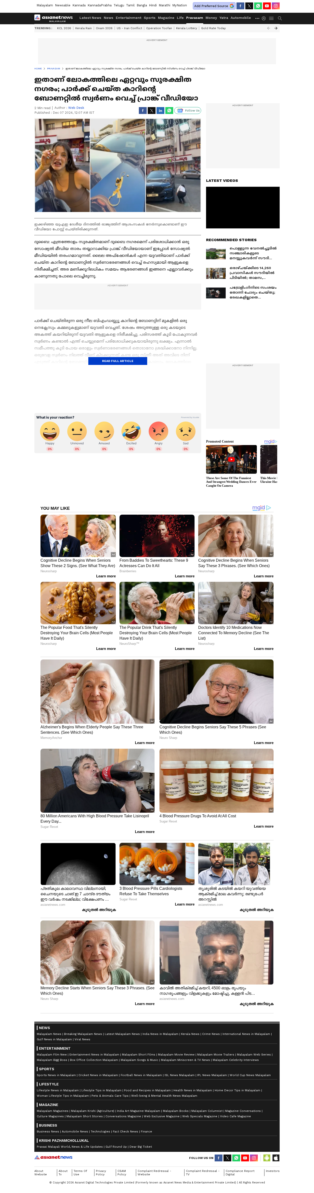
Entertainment (128, 18)
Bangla (142, 5)
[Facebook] (240, 5)
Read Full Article (117, 361)
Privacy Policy (101, 1172)
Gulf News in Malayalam (54, 1039)
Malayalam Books (176, 1111)
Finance (146, 1131)
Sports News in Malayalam (56, 1075)
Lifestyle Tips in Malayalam (101, 1090)
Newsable (62, 5)
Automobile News (75, 1131)
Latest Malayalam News (122, 1034)
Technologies (100, 1131)
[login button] (265, 18)
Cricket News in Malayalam (98, 1075)
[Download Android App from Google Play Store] (267, 1158)
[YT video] (267, 5)
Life (180, 18)
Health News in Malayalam (192, 1090)
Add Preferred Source (211, 6)
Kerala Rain (83, 28)
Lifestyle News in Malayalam (58, 1090)
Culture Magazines (50, 1116)
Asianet (53, 1157)
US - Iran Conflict (129, 28)
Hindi (153, 5)
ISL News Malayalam (180, 1075)
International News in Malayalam (246, 1034)
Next (276, 28)
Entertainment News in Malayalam (94, 1054)
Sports (150, 18)
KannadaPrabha (100, 5)
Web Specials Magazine (199, 1116)
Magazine (166, 18)
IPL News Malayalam (212, 1075)
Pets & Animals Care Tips (110, 1095)
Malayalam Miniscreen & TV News (185, 1060)
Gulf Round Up (116, 1146)
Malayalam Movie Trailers (215, 1054)
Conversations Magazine (123, 1116)
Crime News (211, 1034)
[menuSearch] (280, 18)
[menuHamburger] (271, 18)
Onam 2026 (104, 28)
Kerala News (190, 1034)
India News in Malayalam (160, 1034)
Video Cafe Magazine (235, 1116)
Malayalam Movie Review (176, 1054)
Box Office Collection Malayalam (94, 1060)
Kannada (79, 5)
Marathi (164, 5)
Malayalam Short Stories (84, 1116)
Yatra (224, 18)
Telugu (119, 5)
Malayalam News (49, 1034)
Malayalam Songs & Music (139, 1060)
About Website (40, 1172)
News (108, 18)
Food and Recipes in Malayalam (147, 1090)
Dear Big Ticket (141, 1146)
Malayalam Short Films (138, 1054)
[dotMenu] (257, 18)
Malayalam (45, 5)
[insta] (276, 5)
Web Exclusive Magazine (162, 1116)
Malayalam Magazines (52, 1111)
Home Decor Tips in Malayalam (237, 1090)
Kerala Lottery (186, 28)
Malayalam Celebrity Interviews (236, 1060)
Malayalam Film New (52, 1054)
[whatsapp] (258, 5)
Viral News (82, 1039)
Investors (273, 1171)
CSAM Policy (122, 1172)
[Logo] (55, 18)
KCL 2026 (64, 28)
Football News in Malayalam (141, 1075)
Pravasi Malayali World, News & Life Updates (70, 1146)
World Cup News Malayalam (250, 1075)
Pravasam (194, 18)
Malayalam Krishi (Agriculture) (92, 1111)
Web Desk (76, 108)
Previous (268, 28)
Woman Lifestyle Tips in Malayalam (63, 1095)
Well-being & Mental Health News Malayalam (164, 1095)
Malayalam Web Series (254, 1054)
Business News (48, 1131)
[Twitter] (249, 5)
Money (211, 18)
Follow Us (192, 110)
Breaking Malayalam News (83, 1034)
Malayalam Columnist (206, 1111)
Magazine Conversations (243, 1111)
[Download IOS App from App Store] (276, 1158)
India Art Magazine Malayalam (138, 1111)
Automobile (241, 18)
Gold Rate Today (213, 28)
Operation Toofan (159, 28)
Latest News (90, 18)
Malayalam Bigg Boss (52, 1060)
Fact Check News (125, 1131)
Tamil (130, 5)
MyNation (179, 5)
